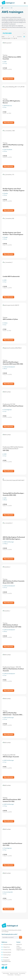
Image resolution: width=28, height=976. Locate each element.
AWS (11, 7)
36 (14, 38)
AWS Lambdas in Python (10, 319)
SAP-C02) (6, 450)
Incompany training (7, 949)
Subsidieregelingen (7, 954)
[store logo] (8, 2)
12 (11, 38)
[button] (14, 33)
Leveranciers (7, 7)
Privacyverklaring (22, 973)
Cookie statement (11, 974)
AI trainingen (5, 957)
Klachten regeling (6, 973)
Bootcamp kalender (7, 952)
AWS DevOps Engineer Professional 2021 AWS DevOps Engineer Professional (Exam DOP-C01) (14, 539)
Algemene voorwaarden (14, 973)
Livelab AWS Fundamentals (11, 276)
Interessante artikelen (7, 944)
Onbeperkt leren (6, 947)
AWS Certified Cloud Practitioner (13, 406)
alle (16, 38)
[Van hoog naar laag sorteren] (13, 36)
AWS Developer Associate (11, 757)
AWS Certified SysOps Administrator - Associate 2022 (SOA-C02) (12, 714)
